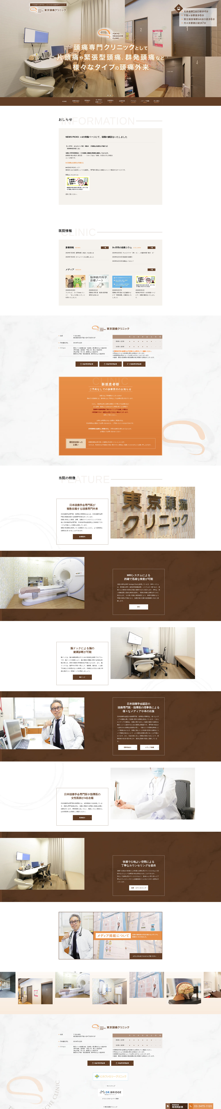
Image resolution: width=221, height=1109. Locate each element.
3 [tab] (113, 95)
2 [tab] (110, 95)
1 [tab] (108, 95)
